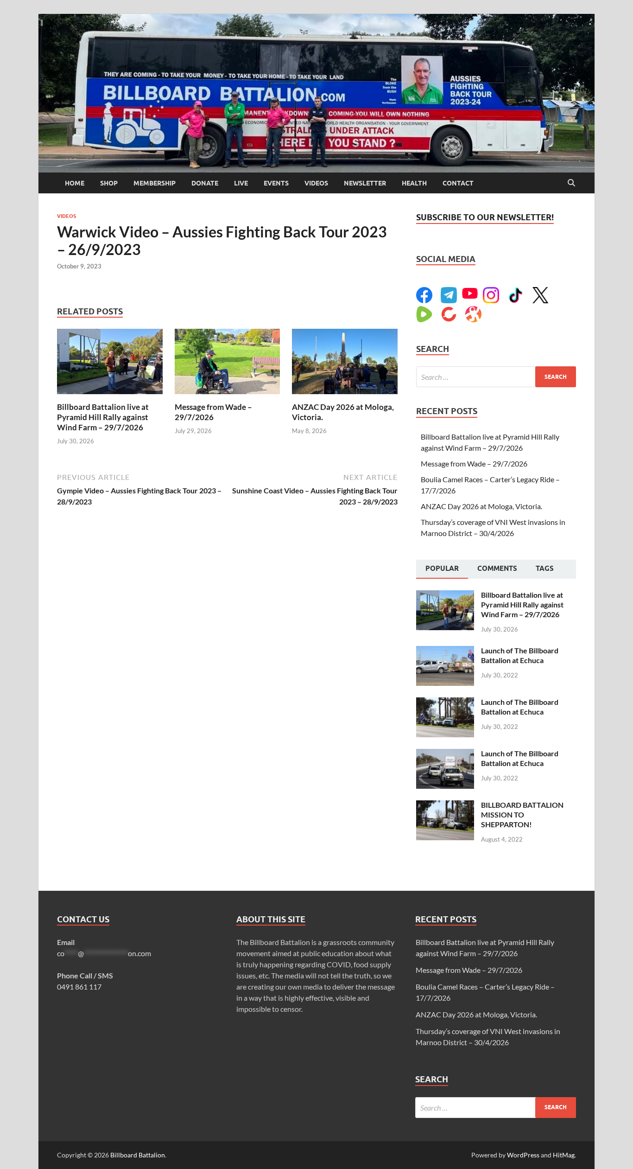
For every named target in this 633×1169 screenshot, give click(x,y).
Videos (316, 183)
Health (414, 183)
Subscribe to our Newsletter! (485, 217)
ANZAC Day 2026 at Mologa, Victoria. (481, 506)
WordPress (523, 1155)
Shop (109, 183)
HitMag (564, 1155)
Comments (497, 568)
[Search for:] (496, 376)
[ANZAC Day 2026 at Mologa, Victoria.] (345, 364)
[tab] (442, 569)
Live (241, 183)
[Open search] (571, 183)
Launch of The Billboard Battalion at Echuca (519, 655)
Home (74, 183)
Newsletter (365, 183)
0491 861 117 (79, 986)
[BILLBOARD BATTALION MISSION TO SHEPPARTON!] (445, 805)
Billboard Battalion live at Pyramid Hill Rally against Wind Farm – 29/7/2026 (103, 417)
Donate (204, 183)
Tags (545, 568)
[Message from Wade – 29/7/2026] (227, 364)
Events (276, 183)
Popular (442, 568)
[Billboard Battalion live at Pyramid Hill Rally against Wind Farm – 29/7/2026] (110, 364)
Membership (154, 183)
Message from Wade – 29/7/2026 (213, 412)
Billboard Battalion (137, 1155)
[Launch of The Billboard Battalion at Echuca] (445, 651)
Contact (458, 183)
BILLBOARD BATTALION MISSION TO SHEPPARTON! (522, 814)
